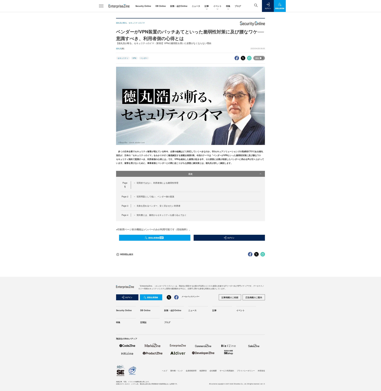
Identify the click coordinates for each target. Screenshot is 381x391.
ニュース (196, 5)
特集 (228, 5)
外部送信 (261, 370)
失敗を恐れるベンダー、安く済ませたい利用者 (158, 205)
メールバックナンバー (190, 296)
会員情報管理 (191, 370)
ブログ (238, 5)
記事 (207, 5)
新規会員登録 (155, 237)
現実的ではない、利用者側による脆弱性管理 (157, 182)
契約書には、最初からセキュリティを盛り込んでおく (162, 214)
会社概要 (213, 370)
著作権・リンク (176, 370)
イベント (217, 5)
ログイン (230, 237)
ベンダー (143, 58)
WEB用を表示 (126, 254)
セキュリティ (123, 58)
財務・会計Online (178, 5)
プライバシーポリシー (246, 370)
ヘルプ (164, 370)
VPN (134, 58)
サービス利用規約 (227, 370)
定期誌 (143, 322)
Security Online (143, 5)
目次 (190, 173)
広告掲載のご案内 (253, 297)
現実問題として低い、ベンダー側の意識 (155, 196)
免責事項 (203, 370)
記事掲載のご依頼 (230, 297)
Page (125, 196)
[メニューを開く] (101, 6)
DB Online (161, 5)
